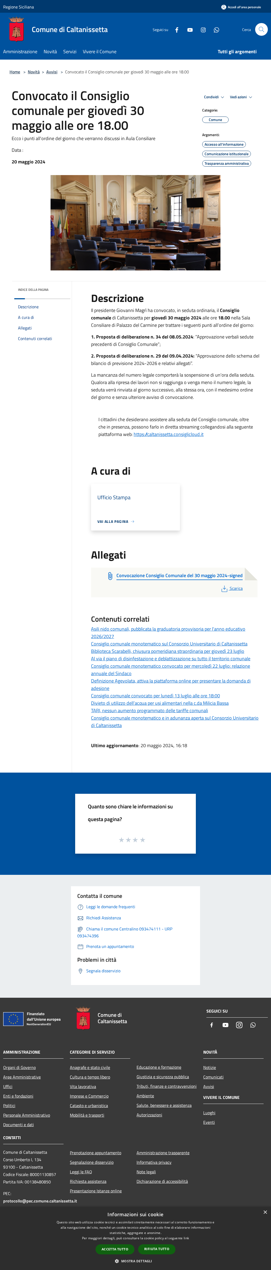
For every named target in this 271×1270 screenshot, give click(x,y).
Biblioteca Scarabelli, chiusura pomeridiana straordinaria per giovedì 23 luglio (167, 651)
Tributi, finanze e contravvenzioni (167, 1086)
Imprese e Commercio (89, 1096)
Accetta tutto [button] (115, 1249)
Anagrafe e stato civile (90, 1067)
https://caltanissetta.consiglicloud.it (169, 434)
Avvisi (51, 72)
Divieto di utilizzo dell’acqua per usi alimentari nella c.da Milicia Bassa (160, 703)
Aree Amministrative (22, 1077)
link (186, 1238)
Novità (34, 72)
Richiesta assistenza (88, 1181)
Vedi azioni (238, 97)
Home (15, 72)
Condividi (211, 97)
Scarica (236, 588)
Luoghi (209, 1112)
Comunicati (213, 1077)
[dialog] (135, 1238)
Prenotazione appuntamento (95, 1152)
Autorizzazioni (149, 1115)
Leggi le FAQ (81, 1172)
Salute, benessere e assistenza (164, 1105)
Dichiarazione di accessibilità (162, 1181)
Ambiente (145, 1096)
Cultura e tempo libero (90, 1077)
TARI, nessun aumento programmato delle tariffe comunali (149, 710)
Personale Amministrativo (26, 1115)
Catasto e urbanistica (89, 1105)
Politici (9, 1105)
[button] (135, 1261)
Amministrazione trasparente (163, 1152)
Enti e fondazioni (18, 1096)
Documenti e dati (18, 1124)
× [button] (265, 1212)
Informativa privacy (154, 1162)
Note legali (146, 1172)
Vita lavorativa (83, 1086)
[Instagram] (201, 29)
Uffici (7, 1086)
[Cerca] (261, 29)
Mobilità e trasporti (87, 1115)
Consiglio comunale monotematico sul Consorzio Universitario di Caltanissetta (169, 643)
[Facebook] (174, 29)
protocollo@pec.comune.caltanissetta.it (40, 1201)
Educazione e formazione (159, 1067)
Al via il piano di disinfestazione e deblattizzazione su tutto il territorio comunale (170, 658)
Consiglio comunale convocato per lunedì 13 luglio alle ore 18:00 (155, 695)
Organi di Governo (19, 1067)
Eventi (209, 1122)
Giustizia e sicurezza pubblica (163, 1076)
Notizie (209, 1067)
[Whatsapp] (214, 29)
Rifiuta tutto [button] (156, 1249)
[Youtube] (188, 29)
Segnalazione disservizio (92, 1162)
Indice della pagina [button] (33, 289)
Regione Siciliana (18, 7)
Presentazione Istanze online (96, 1191)
